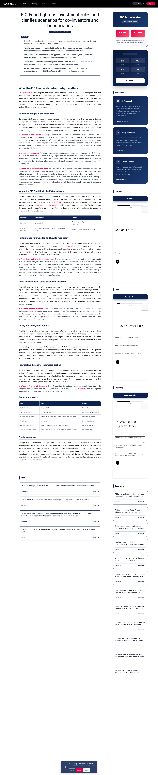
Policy (72, 770)
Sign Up (151, 3)
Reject (79, 770)
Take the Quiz (130, 297)
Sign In (145, 3)
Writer (25, 3)
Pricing (53, 3)
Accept (87, 770)
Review (44, 3)
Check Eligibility (130, 395)
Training (34, 3)
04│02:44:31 (137, 3)
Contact (130, 199)
